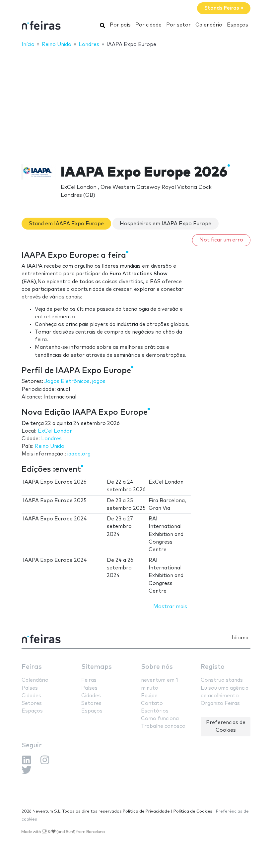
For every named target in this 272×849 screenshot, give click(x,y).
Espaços (237, 25)
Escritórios (155, 711)
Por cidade (148, 25)
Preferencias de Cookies (225, 726)
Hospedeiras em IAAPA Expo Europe (165, 223)
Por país (120, 25)
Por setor (178, 25)
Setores (32, 703)
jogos (98, 381)
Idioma (240, 637)
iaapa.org (79, 453)
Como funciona (160, 718)
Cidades (31, 695)
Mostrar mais (170, 606)
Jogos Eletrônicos (67, 381)
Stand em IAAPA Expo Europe (66, 223)
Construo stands (222, 680)
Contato (152, 703)
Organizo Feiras (220, 703)
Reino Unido (49, 446)
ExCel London (55, 431)
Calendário (208, 25)
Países (30, 688)
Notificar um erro (221, 240)
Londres (51, 438)
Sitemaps (96, 667)
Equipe (149, 695)
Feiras (32, 667)
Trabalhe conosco (163, 726)
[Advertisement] (136, 101)
